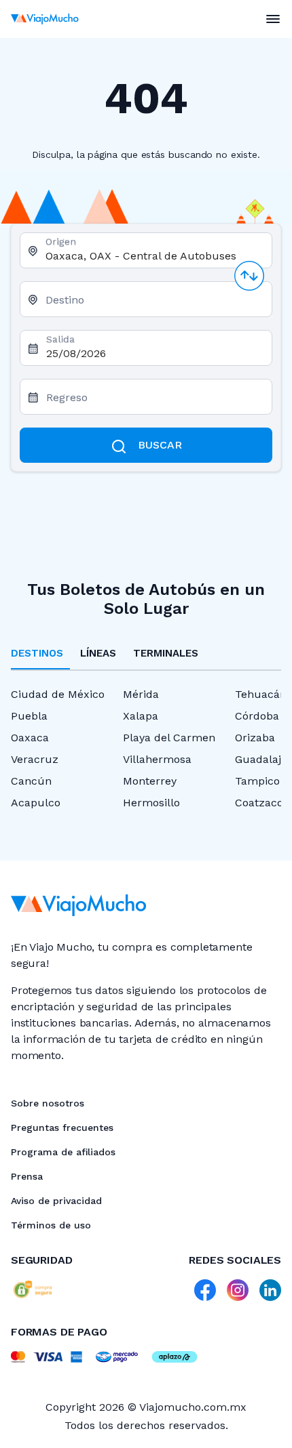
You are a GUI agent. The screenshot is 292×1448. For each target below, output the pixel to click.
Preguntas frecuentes (62, 1127)
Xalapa (140, 715)
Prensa (27, 1176)
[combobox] (153, 256)
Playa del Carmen (169, 737)
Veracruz (34, 759)
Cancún (31, 780)
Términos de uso (51, 1225)
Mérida (141, 694)
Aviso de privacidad (56, 1200)
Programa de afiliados (63, 1151)
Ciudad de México (58, 694)
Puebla (29, 715)
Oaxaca (30, 737)
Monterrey (150, 780)
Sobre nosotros (47, 1103)
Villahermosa (157, 759)
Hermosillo (151, 802)
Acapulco (35, 802)
